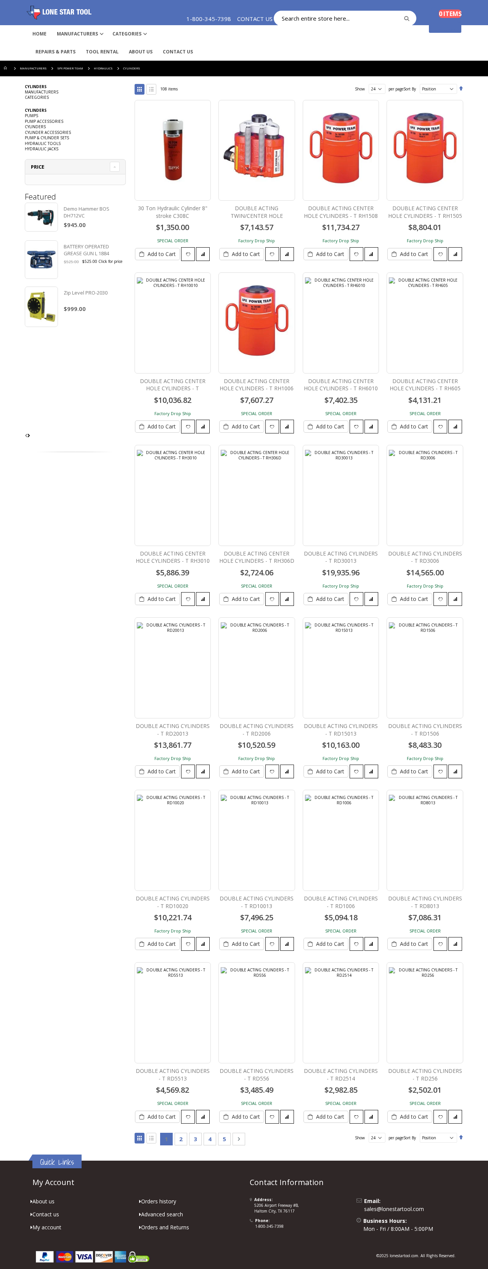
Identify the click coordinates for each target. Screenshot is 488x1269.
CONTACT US (255, 19)
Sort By (409, 89)
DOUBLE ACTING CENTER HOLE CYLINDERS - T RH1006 (257, 384)
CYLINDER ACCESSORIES (48, 132)
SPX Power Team (70, 68)
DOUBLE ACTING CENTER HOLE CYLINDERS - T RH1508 (341, 212)
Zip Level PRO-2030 (86, 292)
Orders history (158, 1201)
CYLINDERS (35, 126)
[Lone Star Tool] (59, 12)
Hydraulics (103, 68)
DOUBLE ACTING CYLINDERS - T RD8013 (425, 902)
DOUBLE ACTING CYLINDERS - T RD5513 (173, 1074)
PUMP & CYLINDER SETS (47, 137)
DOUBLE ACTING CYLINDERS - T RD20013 (173, 729)
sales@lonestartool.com (394, 1209)
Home (6, 68)
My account (46, 1227)
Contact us (45, 1214)
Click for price (110, 261)
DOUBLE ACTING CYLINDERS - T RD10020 (173, 902)
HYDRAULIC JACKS (41, 148)
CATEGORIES (37, 97)
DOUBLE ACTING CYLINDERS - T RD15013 (341, 729)
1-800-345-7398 (269, 1226)
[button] (188, 254)
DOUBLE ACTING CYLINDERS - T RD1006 (341, 902)
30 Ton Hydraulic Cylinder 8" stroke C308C (172, 212)
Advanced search (162, 1214)
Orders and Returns (165, 1227)
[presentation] (28, 435)
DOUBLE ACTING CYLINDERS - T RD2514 (341, 1074)
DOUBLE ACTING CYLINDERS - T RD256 (425, 1074)
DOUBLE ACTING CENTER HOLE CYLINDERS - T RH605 (425, 384)
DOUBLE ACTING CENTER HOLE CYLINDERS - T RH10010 (172, 388)
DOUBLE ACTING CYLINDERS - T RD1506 (425, 729)
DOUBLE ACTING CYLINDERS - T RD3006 (425, 557)
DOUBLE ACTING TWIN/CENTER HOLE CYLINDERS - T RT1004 (257, 216)
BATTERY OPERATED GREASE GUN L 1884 (86, 250)
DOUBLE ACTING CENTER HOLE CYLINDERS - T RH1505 (425, 212)
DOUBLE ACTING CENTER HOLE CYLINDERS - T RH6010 (341, 384)
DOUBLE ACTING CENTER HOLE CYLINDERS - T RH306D (256, 557)
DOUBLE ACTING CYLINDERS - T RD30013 (341, 557)
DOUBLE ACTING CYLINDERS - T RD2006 (257, 729)
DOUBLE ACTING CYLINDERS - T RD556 (257, 1074)
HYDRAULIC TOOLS (43, 143)
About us (43, 1201)
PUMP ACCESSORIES (44, 121)
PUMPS (31, 115)
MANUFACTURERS (33, 68)
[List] (151, 89)
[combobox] (345, 18)
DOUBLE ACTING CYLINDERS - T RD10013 (257, 902)
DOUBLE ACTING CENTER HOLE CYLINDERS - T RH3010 (173, 557)
